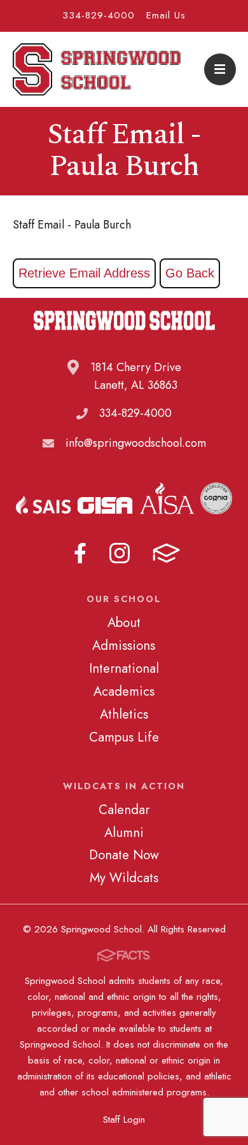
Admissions (123, 645)
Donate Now (124, 854)
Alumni (124, 832)
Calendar (124, 809)
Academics (124, 691)
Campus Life (124, 737)
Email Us (166, 15)
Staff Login (124, 1120)
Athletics (124, 714)
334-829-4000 (98, 15)
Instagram (119, 553)
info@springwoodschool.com (135, 443)
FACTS (166, 553)
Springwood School (97, 69)
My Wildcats (124, 877)
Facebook (80, 553)
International (124, 668)
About (124, 622)
